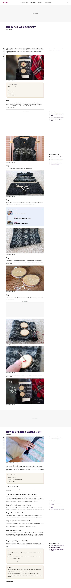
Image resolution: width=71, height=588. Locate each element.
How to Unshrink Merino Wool (20, 213)
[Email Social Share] (4, 59)
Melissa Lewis (9, 434)
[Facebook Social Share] (4, 49)
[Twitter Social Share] (4, 54)
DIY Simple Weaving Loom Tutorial (21, 223)
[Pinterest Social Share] (4, 51)
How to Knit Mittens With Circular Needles (22, 218)
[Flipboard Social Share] (4, 56)
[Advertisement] (35, 39)
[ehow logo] (5, 2)
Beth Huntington (9, 29)
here (58, 49)
